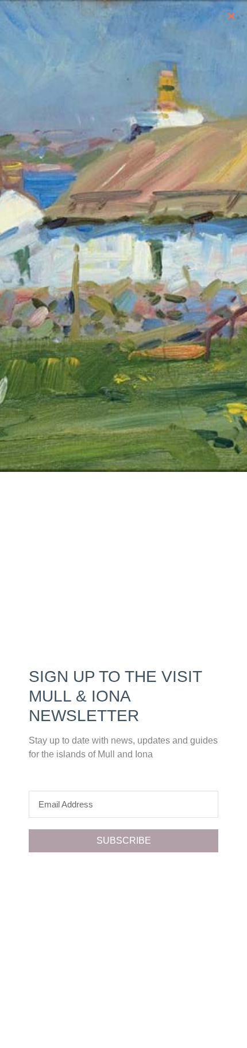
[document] (123, 524)
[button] (231, 16)
